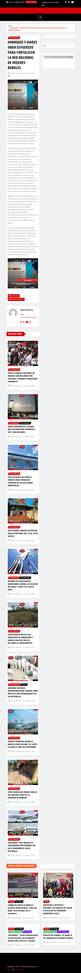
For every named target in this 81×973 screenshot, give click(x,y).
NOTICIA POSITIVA (17, 299)
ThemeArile (19, 969)
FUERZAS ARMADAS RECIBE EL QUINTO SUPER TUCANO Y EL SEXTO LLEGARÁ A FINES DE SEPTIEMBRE (22, 744)
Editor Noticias (16, 73)
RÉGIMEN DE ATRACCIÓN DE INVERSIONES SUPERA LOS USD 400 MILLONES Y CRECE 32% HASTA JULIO (23, 585)
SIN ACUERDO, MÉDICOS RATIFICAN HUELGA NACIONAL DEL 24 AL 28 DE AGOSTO (23, 533)
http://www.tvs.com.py (28, 317)
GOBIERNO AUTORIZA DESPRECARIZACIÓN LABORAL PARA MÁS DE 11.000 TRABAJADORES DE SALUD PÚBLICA (23, 692)
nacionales (14, 296)
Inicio (10, 26)
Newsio (9, 969)
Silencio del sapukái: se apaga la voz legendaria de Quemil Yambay (58, 937)
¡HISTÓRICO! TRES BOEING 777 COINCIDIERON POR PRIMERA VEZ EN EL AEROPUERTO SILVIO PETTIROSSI (22, 847)
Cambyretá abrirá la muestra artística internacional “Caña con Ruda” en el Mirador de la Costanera (22, 909)
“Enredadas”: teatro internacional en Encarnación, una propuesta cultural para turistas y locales (23, 938)
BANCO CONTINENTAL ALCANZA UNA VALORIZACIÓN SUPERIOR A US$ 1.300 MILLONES (21, 429)
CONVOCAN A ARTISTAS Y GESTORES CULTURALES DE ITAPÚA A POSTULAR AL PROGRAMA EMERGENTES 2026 (57, 909)
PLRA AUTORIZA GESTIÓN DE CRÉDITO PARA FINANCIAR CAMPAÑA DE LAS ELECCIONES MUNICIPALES (20, 481)
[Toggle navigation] (40, 17)
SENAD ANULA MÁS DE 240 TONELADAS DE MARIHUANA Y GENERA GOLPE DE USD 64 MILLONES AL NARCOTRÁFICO (20, 639)
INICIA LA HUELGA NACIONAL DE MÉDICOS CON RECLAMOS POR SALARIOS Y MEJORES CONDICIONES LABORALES (23, 377)
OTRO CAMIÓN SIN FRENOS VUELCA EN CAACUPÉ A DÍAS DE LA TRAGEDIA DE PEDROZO (22, 795)
